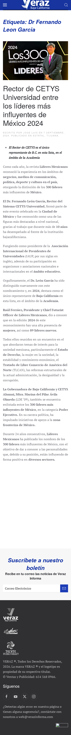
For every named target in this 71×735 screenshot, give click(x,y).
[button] (5, 5)
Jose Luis (30, 132)
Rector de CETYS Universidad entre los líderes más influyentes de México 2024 (31, 105)
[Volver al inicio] (35, 5)
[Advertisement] (35, 503)
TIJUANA (52, 135)
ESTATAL (39, 135)
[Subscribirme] (64, 588)
